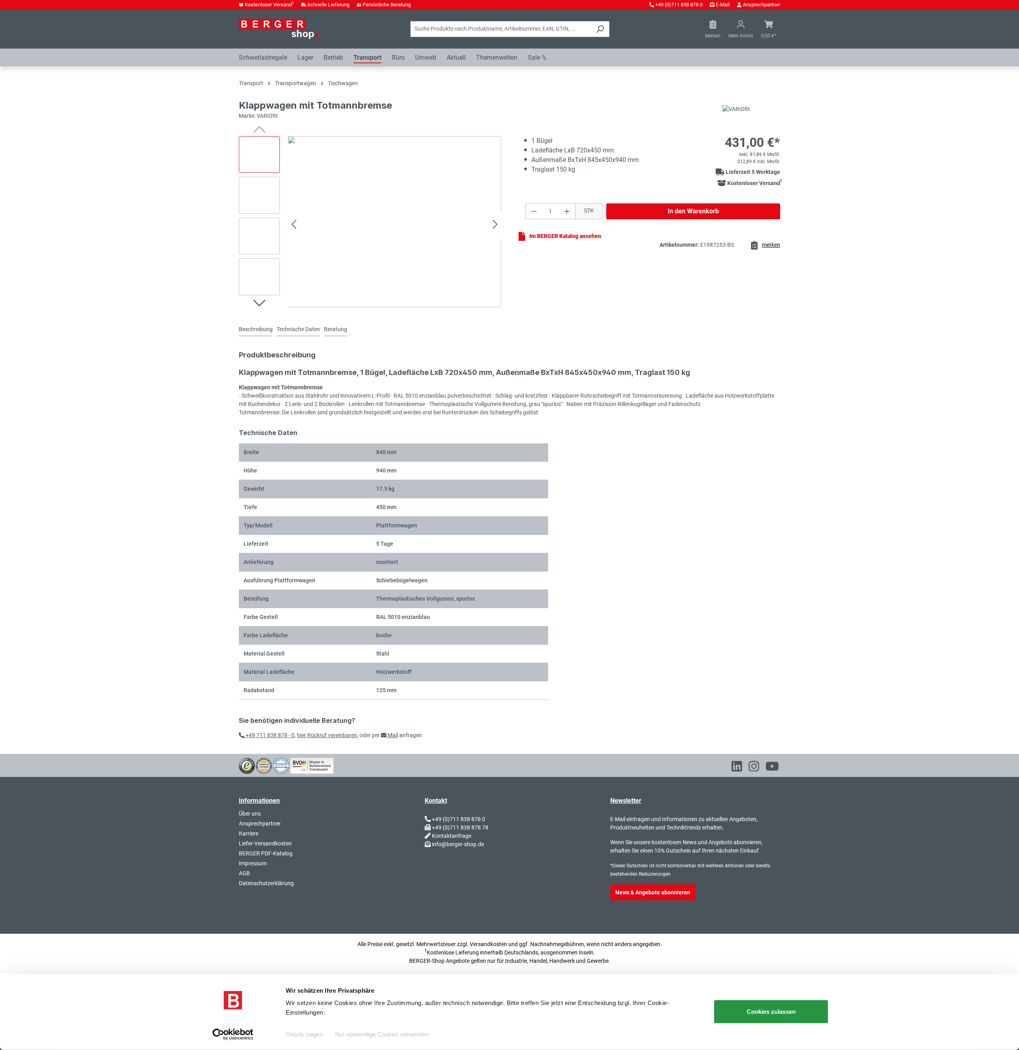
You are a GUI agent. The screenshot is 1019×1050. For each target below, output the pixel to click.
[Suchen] (600, 29)
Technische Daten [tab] (298, 329)
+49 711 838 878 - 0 (269, 735)
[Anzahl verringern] (533, 211)
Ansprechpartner (761, 5)
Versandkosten (488, 944)
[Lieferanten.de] (264, 765)
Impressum (253, 863)
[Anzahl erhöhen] (567, 211)
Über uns (250, 813)
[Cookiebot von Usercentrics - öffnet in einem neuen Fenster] (233, 1034)
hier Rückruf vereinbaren (327, 735)
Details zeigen (304, 1034)
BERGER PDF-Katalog (266, 853)
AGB (244, 873)
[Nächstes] (495, 225)
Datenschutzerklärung (266, 883)
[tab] (256, 329)
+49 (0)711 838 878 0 (679, 5)
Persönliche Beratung (387, 5)
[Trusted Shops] (247, 765)
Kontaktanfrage (451, 836)
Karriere (248, 833)
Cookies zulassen (771, 1011)
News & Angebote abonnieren (652, 892)
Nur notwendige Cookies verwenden (382, 1034)
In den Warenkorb (693, 211)
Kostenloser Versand (269, 5)
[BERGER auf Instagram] (754, 768)
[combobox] (500, 29)
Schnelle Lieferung (328, 5)
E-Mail (723, 5)
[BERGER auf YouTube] (772, 768)
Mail (392, 735)
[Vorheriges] (294, 225)
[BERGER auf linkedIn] (737, 768)
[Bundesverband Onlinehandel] (312, 765)
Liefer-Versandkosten (265, 843)
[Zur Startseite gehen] (278, 29)
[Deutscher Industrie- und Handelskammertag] (281, 765)
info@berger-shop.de (458, 844)
